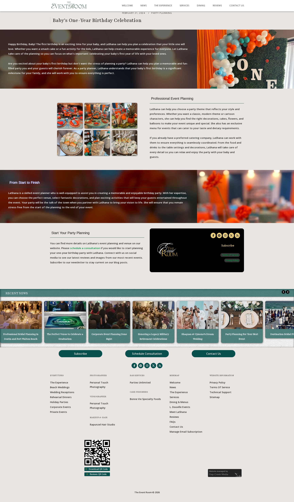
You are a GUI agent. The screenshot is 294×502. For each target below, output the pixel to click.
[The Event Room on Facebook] (213, 235)
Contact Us (237, 5)
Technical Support (220, 392)
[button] (287, 292)
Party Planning (161, 13)
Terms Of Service (230, 254)
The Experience (163, 5)
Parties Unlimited (140, 382)
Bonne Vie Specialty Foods (145, 399)
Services (184, 5)
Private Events (58, 412)
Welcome (127, 5)
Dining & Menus (179, 402)
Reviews (217, 5)
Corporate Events (60, 407)
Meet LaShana (178, 412)
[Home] (69, 8)
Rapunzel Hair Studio (102, 424)
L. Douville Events (180, 407)
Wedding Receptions (62, 392)
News (144, 5)
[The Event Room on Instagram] (225, 235)
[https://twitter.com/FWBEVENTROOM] (231, 235)
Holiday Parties (59, 402)
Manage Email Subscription (186, 431)
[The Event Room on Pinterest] (219, 235)
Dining (201, 5)
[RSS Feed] (159, 365)
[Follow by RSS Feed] (237, 235)
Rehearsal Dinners (60, 397)
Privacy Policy (232, 260)
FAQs (172, 421)
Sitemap (215, 397)
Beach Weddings (59, 387)
